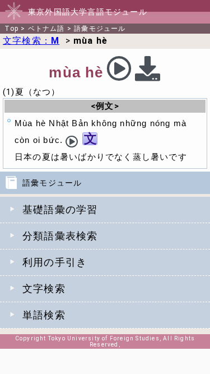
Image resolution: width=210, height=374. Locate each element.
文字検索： (31, 40)
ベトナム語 (46, 29)
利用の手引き (54, 262)
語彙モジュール (99, 29)
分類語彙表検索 (59, 236)
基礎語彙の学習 (59, 209)
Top (11, 29)
